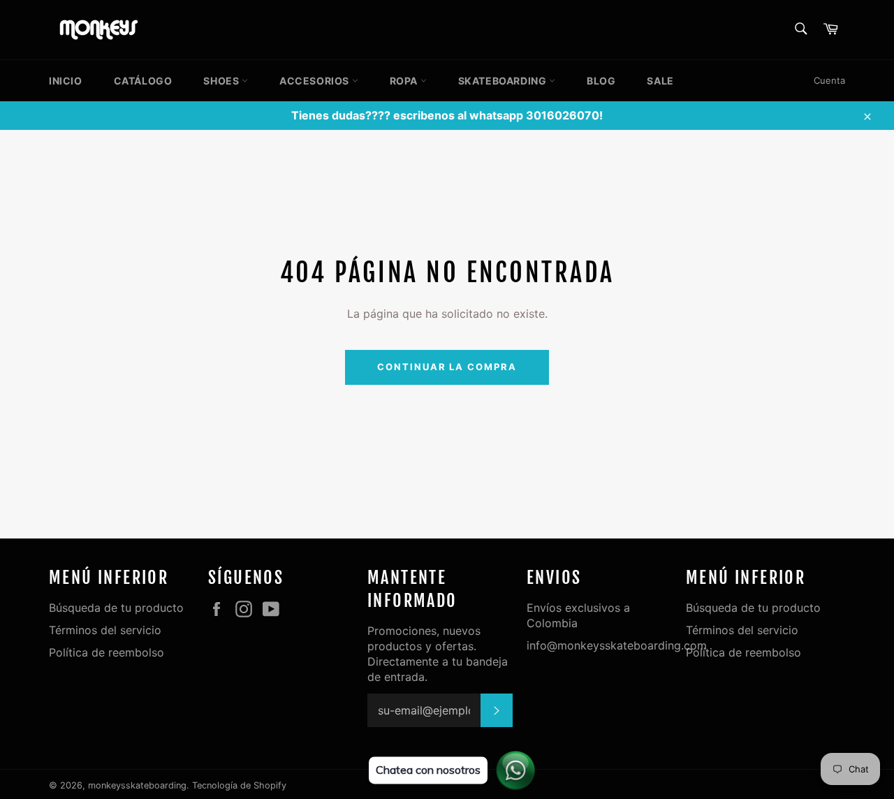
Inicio (65, 81)
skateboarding (503, 81)
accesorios (315, 81)
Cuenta (829, 80)
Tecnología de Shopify (239, 785)
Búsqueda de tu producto (116, 608)
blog (601, 81)
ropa (405, 81)
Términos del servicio (105, 630)
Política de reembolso (106, 652)
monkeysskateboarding (137, 785)
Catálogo (143, 81)
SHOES (222, 81)
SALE (660, 81)
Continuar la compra (447, 366)
